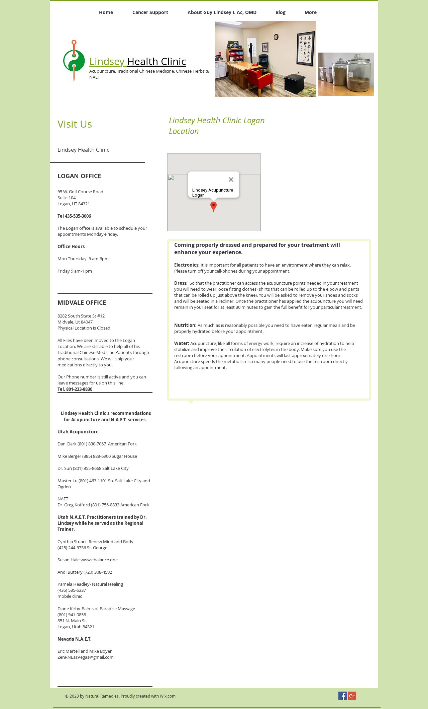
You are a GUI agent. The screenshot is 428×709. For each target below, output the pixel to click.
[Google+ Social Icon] (352, 696)
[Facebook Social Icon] (342, 696)
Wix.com (168, 696)
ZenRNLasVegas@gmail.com (86, 657)
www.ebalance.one (99, 560)
